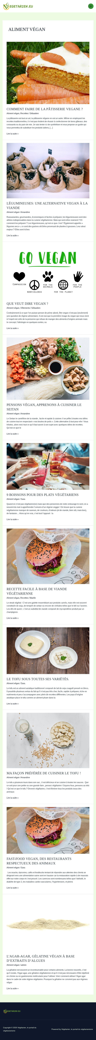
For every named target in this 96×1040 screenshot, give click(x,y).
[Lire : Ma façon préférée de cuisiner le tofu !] (48, 740)
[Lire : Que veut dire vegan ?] (48, 271)
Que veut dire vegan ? (27, 303)
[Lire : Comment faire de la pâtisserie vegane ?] (48, 73)
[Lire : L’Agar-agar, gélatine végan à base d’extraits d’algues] (48, 924)
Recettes (24, 113)
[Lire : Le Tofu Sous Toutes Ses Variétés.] (48, 650)
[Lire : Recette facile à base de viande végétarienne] (48, 556)
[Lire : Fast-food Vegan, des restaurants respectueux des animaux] (48, 830)
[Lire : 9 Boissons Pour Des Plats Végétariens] (48, 466)
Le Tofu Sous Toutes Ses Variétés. (38, 679)
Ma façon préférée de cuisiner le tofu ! (44, 773)
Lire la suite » (12, 134)
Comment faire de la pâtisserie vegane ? (45, 109)
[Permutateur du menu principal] (91, 6)
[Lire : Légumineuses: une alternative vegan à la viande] (48, 170)
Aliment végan (13, 113)
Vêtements (25, 308)
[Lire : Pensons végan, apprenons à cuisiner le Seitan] (48, 368)
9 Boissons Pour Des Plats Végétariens (42, 495)
